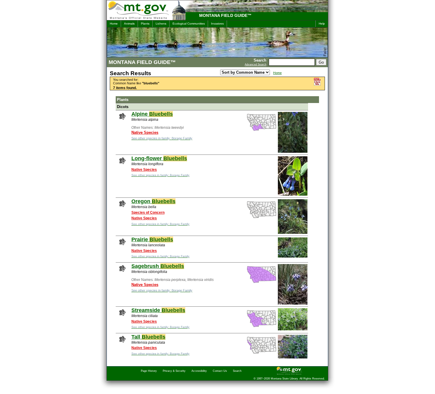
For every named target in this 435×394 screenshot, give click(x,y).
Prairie (152, 239)
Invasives (217, 23)
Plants (145, 23)
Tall (148, 337)
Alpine (152, 114)
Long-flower (159, 158)
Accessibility (199, 370)
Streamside (158, 310)
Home (114, 23)
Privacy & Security (174, 370)
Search (237, 370)
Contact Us (220, 370)
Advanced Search (255, 64)
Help (322, 23)
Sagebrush (157, 266)
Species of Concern (148, 212)
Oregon (153, 201)
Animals (129, 23)
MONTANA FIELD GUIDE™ (225, 15)
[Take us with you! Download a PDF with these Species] (317, 84)
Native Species (144, 132)
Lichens (161, 23)
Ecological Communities (189, 23)
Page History (149, 370)
